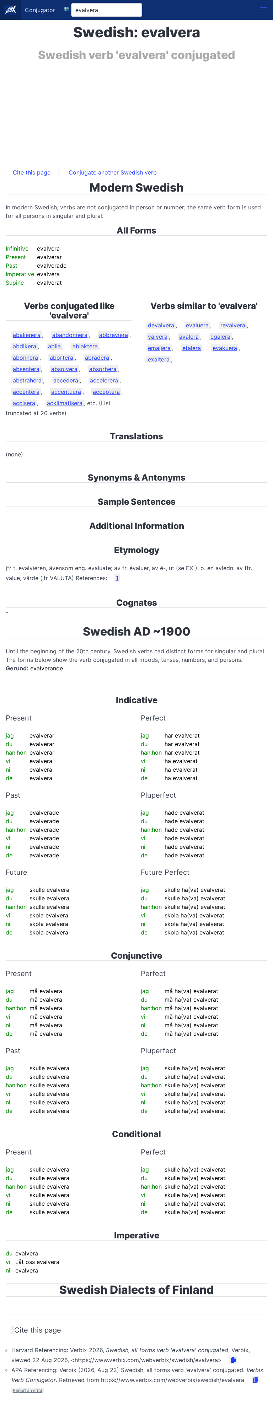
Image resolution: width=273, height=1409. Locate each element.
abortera (61, 357)
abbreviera (113, 334)
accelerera (104, 380)
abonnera (25, 357)
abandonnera (69, 334)
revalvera (232, 325)
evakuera (225, 348)
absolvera (64, 369)
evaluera (197, 325)
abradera (97, 357)
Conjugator (40, 10)
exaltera (159, 359)
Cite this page (31, 172)
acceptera (106, 391)
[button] (264, 10)
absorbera (103, 369)
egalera (220, 336)
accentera (26, 391)
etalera (191, 348)
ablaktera (85, 346)
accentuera (66, 391)
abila (54, 346)
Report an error (27, 1390)
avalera (189, 336)
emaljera (159, 348)
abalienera (27, 334)
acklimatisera (64, 403)
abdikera (24, 346)
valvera (157, 336)
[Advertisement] (136, 111)
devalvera (161, 325)
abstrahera (27, 380)
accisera (24, 403)
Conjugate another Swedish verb (113, 172)
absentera (26, 369)
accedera (65, 380)
